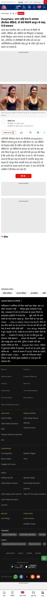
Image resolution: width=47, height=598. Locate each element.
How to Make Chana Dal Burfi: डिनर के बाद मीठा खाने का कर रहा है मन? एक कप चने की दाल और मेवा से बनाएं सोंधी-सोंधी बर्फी (23, 325)
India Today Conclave (9, 483)
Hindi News (5, 13)
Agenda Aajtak (29, 477)
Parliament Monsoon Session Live (14, 544)
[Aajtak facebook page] (21, 577)
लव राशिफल (34, 293)
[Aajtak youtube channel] (38, 577)
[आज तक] (4, 7)
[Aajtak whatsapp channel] (16, 577)
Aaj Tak (20, 2)
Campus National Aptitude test (11, 437)
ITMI (3, 429)
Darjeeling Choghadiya (27, 534)
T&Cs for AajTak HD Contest (10, 405)
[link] (45, 2)
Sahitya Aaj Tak (7, 477)
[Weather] (24, 7)
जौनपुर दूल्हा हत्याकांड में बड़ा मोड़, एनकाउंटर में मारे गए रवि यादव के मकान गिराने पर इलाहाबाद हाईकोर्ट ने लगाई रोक (22, 312)
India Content (29, 518)
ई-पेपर (26, 2)
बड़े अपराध (21, 13)
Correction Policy (6, 398)
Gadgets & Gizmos (8, 464)
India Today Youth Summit (11, 494)
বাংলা (31, 2)
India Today (37, 2)
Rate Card (27, 383)
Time (25, 459)
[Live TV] (39, 7)
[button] (42, 594)
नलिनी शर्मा (11, 121)
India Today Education (9, 423)
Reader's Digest (29, 453)
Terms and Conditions (30, 391)
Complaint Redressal (30, 376)
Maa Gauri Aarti (34, 544)
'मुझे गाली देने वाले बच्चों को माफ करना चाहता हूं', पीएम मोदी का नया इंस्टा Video (22, 318)
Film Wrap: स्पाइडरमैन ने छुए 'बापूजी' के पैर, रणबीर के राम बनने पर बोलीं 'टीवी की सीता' (23, 331)
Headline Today (29, 524)
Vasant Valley (6, 418)
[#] (38, 133)
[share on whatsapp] (44, 558)
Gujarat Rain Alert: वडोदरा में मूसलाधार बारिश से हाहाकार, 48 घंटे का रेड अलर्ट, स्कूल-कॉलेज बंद (23, 348)
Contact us (27, 369)
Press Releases (28, 398)
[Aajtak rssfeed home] (33, 577)
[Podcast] (29, 7)
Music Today (6, 459)
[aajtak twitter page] (27, 577)
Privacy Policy (5, 391)
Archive (38, 553)
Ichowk (29, 553)
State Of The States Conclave (35, 494)
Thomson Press (30, 428)
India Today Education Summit (9, 502)
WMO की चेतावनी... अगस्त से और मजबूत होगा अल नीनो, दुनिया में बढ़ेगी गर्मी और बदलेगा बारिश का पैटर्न (23, 341)
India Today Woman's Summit (32, 486)
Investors (4, 383)
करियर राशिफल (7, 293)
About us (4, 369)
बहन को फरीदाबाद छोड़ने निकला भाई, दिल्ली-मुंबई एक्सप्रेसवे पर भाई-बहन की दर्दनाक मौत (21, 358)
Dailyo (20, 553)
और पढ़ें (23, 176)
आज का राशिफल (21, 293)
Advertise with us (6, 376)
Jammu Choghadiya (9, 534)
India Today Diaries (31, 418)
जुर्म (13, 13)
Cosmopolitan (6, 453)
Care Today (5, 518)
